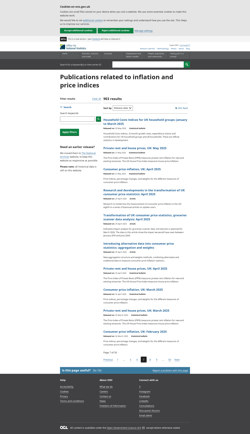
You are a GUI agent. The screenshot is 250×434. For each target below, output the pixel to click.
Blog (188, 48)
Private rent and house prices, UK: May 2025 (135, 148)
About (181, 48)
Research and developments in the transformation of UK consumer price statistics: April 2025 (144, 192)
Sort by (107, 108)
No (100, 370)
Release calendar (147, 48)
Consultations (146, 405)
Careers (104, 391)
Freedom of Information (113, 405)
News (103, 401)
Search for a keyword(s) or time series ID (80, 64)
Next (177, 359)
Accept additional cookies (78, 30)
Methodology (163, 48)
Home (64, 53)
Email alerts (145, 415)
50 (169, 359)
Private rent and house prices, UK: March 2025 (136, 310)
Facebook (144, 396)
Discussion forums (149, 410)
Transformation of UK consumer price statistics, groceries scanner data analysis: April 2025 (145, 217)
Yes (94, 370)
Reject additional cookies (115, 30)
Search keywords (69, 113)
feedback (96, 39)
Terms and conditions (72, 401)
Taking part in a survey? (177, 55)
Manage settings (144, 30)
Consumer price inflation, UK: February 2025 (135, 331)
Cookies (64, 391)
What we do (106, 386)
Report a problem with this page (170, 370)
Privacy (64, 396)
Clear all (96, 98)
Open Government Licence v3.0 (124, 427)
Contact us (105, 396)
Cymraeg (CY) (185, 45)
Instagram (144, 391)
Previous (108, 359)
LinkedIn (143, 401)
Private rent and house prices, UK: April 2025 (135, 268)
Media (173, 48)
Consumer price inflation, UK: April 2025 (132, 169)
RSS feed (183, 108)
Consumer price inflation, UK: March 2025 (133, 289)
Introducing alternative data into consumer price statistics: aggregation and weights (138, 245)
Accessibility (66, 386)
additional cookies (93, 20)
